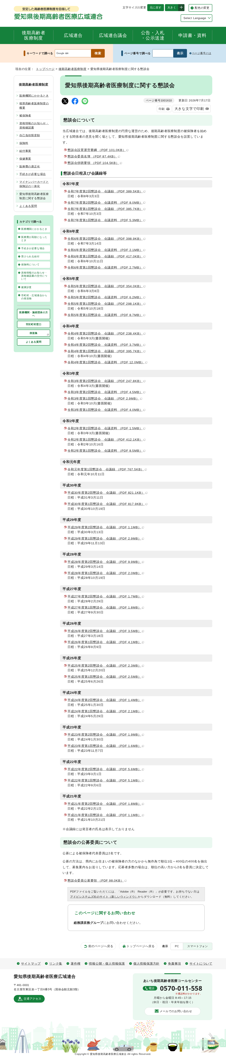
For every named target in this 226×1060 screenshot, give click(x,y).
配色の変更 (202, 7)
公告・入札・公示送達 (152, 35)
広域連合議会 (113, 35)
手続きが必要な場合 (32, 174)
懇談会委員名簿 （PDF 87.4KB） (92, 156)
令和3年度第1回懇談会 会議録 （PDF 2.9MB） (103, 398)
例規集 (33, 333)
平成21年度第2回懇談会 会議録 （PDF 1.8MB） (104, 804)
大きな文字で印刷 (189, 109)
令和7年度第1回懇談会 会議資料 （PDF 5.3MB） (105, 220)
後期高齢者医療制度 (33, 35)
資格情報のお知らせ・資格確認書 (34, 125)
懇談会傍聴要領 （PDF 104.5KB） (93, 163)
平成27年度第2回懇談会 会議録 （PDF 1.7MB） (104, 596)
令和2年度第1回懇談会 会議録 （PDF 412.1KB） (105, 439)
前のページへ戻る (100, 946)
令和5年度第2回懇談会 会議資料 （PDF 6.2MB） (105, 297)
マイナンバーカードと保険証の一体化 (34, 184)
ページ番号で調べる (137, 53)
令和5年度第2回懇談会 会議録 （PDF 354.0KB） (105, 286)
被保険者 (25, 115)
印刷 (162, 109)
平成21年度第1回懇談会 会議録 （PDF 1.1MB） (104, 815)
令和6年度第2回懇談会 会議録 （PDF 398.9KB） (105, 238)
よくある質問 (28, 206)
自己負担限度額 (29, 135)
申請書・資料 (192, 35)
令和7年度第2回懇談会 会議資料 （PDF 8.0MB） (105, 202)
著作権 (75, 963)
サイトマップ (31, 963)
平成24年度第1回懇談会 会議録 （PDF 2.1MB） (104, 711)
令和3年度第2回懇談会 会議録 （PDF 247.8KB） (105, 381)
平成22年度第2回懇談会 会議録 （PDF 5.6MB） (104, 769)
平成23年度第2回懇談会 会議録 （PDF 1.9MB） (104, 734)
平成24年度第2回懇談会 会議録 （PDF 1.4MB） (104, 700)
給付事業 (25, 151)
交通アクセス (32, 998)
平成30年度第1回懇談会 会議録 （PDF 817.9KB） (106, 504)
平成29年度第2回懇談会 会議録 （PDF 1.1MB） (104, 527)
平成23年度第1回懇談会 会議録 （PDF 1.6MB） (104, 746)
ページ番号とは (201, 53)
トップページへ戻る (141, 946)
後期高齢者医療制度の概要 (34, 105)
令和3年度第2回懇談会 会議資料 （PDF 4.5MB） (105, 392)
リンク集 (55, 963)
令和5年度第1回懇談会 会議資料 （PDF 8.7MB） (105, 315)
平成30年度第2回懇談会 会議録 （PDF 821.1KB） (106, 492)
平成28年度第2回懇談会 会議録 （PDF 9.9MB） (104, 562)
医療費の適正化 (29, 166)
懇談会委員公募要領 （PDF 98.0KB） (96, 880)
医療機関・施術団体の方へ (33, 314)
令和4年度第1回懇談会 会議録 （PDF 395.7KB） (105, 351)
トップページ (45, 69)
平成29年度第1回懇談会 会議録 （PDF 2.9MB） (104, 538)
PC (177, 946)
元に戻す (154, 7)
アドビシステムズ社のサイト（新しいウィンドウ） (104, 896)
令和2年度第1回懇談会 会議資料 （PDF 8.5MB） (105, 450)
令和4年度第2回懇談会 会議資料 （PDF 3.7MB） (105, 344)
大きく (170, 7)
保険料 (23, 143)
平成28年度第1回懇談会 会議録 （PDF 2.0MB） (104, 573)
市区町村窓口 (34, 324)
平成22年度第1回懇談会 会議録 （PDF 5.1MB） (104, 780)
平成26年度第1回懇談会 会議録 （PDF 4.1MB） (104, 642)
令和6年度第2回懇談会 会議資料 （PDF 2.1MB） (105, 250)
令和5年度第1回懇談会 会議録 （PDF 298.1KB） (105, 303)
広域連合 (73, 35)
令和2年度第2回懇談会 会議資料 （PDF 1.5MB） (105, 428)
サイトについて (200, 963)
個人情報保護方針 (146, 963)
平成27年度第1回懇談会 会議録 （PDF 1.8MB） (104, 607)
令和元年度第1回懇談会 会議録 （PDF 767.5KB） (106, 469)
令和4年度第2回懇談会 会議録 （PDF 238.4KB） (105, 333)
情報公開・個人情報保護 (107, 963)
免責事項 (174, 963)
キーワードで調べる (40, 53)
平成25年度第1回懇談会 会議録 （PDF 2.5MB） (104, 676)
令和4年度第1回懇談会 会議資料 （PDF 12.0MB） (106, 362)
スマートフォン (197, 946)
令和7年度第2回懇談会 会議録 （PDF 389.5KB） (105, 191)
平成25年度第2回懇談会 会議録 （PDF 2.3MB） (104, 665)
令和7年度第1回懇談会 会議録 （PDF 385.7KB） (105, 209)
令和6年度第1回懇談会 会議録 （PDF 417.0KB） (105, 256)
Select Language (194, 18)
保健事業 (25, 158)
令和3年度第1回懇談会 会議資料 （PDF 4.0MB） (105, 410)
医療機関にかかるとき (34, 95)
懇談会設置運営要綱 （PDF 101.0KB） (97, 150)
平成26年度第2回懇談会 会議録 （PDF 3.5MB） (104, 631)
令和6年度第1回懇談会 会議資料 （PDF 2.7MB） (105, 267)
